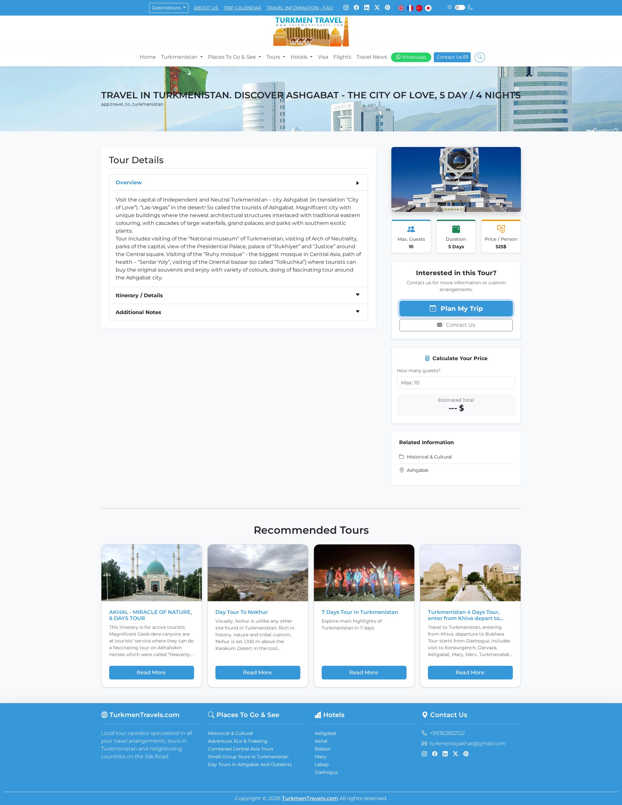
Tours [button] (274, 57)
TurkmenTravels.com (310, 798)
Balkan (322, 749)
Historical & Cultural (230, 733)
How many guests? (419, 370)
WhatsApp (414, 57)
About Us (206, 8)
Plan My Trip (461, 308)
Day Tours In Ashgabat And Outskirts (250, 764)
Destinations (167, 8)
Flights (342, 57)
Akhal (321, 741)
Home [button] (148, 57)
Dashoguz (326, 772)
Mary (320, 757)
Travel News (371, 57)
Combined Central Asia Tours (240, 749)
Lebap (321, 764)
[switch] (460, 7)
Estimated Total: (456, 400)
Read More (151, 672)
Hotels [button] (300, 57)
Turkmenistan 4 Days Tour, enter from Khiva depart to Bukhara (464, 615)
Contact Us (450, 57)
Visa (323, 57)
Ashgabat (326, 733)
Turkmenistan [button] (180, 57)
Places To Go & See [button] (232, 57)
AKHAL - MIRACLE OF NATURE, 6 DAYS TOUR (150, 615)
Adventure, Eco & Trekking (238, 741)
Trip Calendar (242, 8)
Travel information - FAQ (299, 8)
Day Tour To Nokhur (241, 612)
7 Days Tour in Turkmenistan (360, 612)
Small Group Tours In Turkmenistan (248, 757)
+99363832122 (447, 733)
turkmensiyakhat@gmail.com (468, 743)
